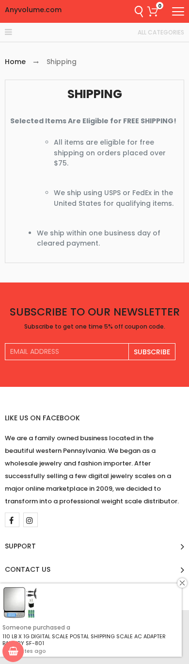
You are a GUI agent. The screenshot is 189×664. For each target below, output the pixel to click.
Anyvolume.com (33, 10)
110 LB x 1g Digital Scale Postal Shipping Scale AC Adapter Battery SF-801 (84, 639)
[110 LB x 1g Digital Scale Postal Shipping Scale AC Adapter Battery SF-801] (19, 602)
